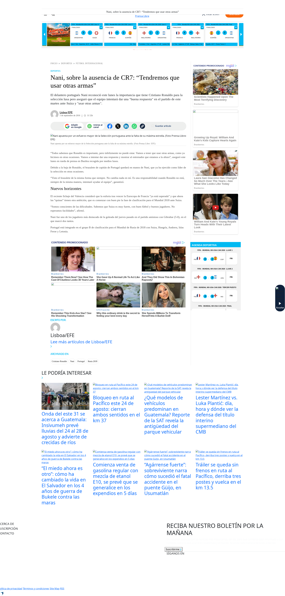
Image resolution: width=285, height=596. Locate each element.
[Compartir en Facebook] (110, 126)
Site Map (55, 588)
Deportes (66, 63)
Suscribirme (173, 549)
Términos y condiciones (36, 588)
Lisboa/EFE (66, 112)
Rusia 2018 (92, 361)
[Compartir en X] (118, 126)
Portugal (81, 361)
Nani (72, 361)
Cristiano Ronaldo (59, 361)
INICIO (53, 63)
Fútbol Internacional (89, 63)
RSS (62, 588)
